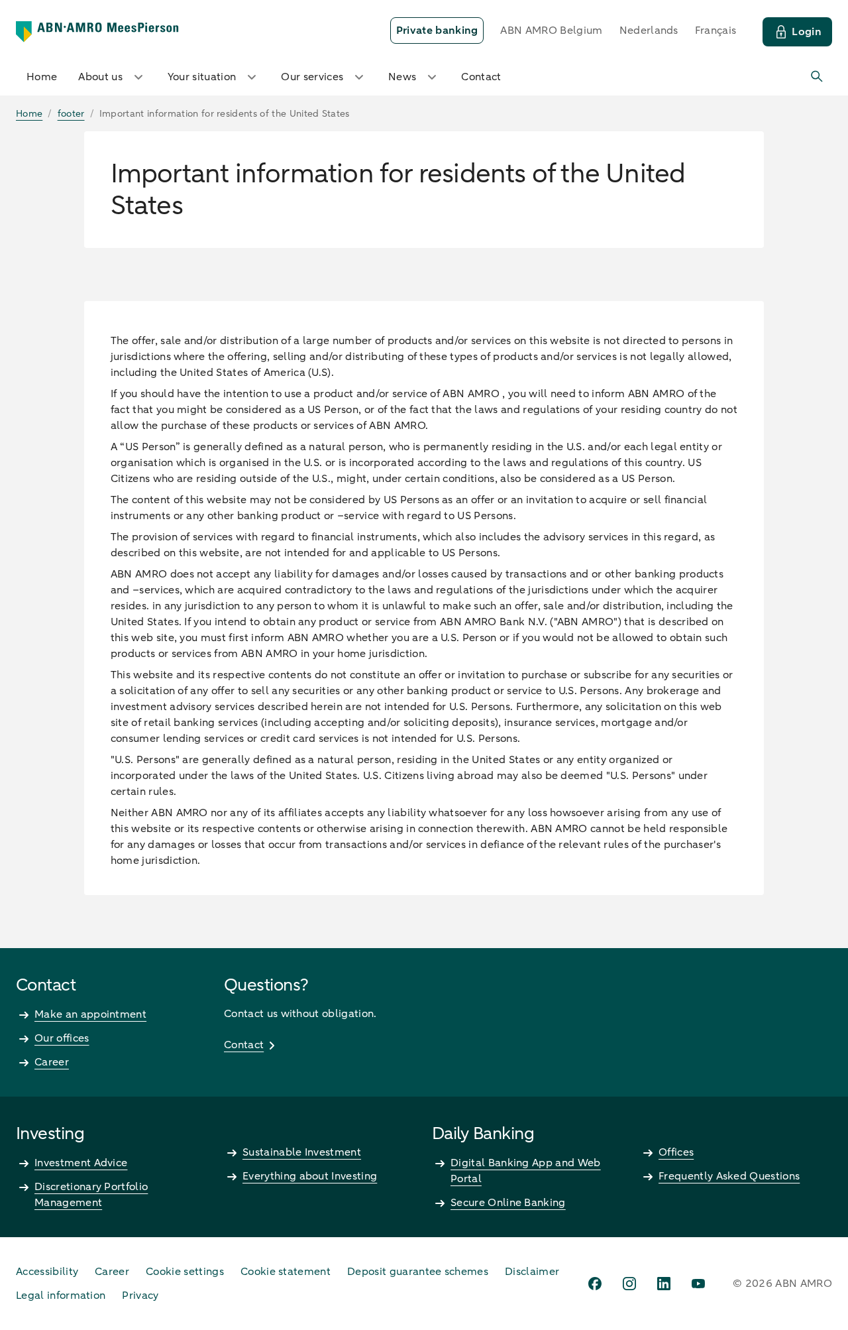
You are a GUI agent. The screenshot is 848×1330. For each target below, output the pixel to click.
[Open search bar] (817, 76)
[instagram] (629, 1284)
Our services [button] (312, 77)
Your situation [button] (202, 77)
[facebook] (595, 1284)
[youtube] (698, 1284)
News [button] (402, 77)
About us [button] (100, 77)
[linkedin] (664, 1284)
